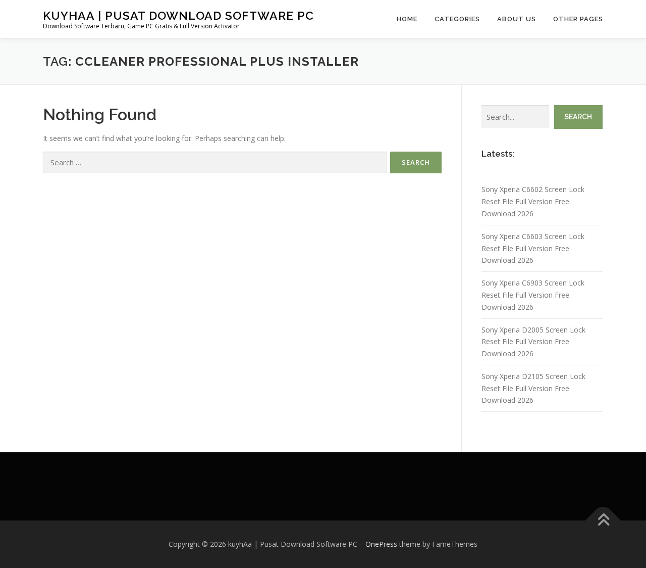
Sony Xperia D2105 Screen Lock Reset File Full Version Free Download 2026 (533, 388)
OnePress (381, 544)
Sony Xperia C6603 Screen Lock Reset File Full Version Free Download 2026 (532, 248)
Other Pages (578, 19)
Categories (457, 19)
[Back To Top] (603, 521)
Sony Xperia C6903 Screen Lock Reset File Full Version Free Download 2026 (532, 295)
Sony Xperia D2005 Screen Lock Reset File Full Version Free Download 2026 (533, 342)
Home (407, 19)
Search (578, 117)
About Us (516, 19)
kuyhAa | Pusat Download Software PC (178, 15)
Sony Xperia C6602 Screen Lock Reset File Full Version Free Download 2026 (532, 201)
